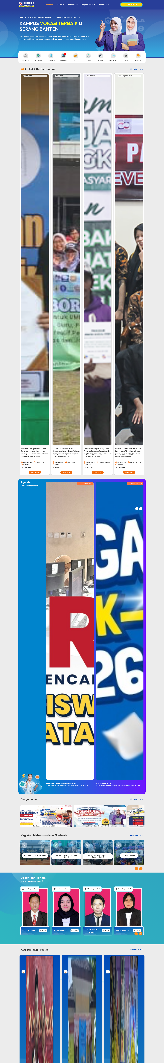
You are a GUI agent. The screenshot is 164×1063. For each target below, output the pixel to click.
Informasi (103, 5)
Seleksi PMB (63, 60)
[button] (136, 509)
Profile (59, 5)
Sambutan (25, 60)
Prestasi (138, 60)
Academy (71, 5)
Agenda (101, 60)
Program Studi (87, 5)
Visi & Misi (38, 60)
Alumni (126, 60)
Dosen (88, 60)
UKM (75, 60)
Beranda (49, 5)
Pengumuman (113, 60)
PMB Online (51, 60)
